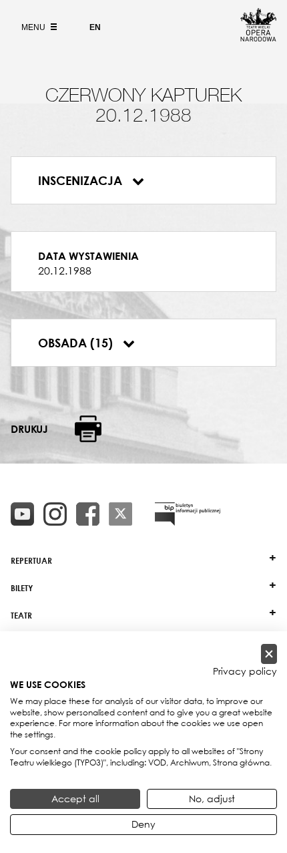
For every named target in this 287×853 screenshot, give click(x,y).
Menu (34, 27)
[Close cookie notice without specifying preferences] (269, 654)
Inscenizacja (81, 180)
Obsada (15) (77, 342)
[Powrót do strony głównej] (258, 37)
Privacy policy (245, 671)
